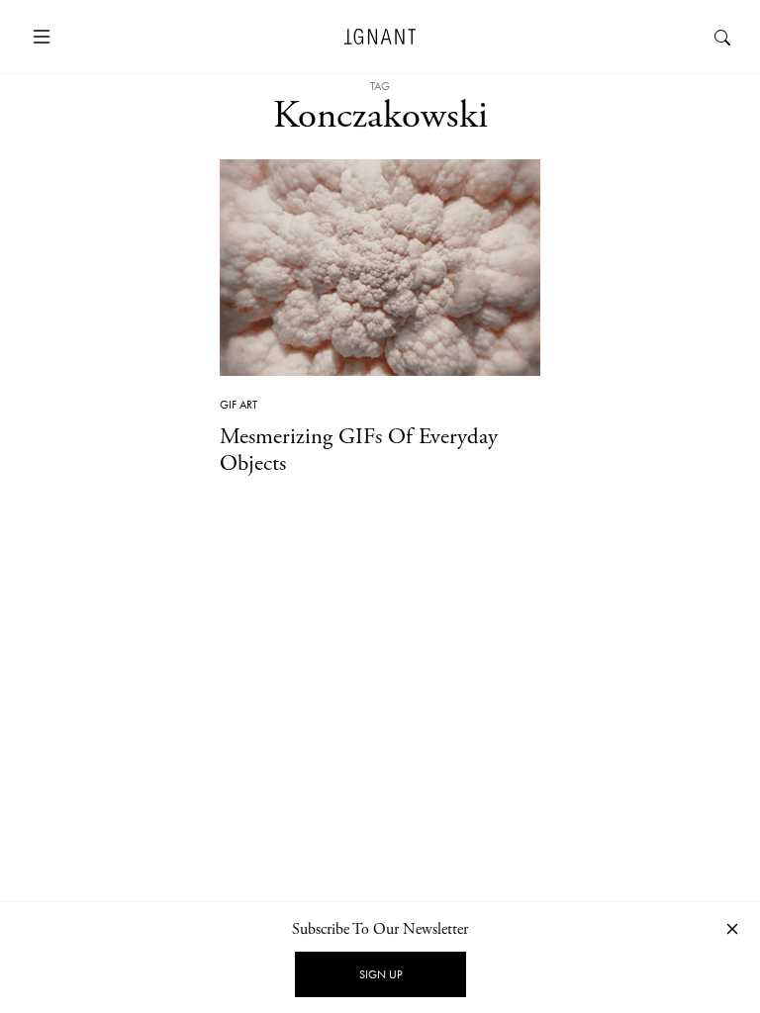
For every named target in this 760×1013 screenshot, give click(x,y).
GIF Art (238, 405)
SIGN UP (380, 974)
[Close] (732, 928)
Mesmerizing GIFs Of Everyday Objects (359, 450)
